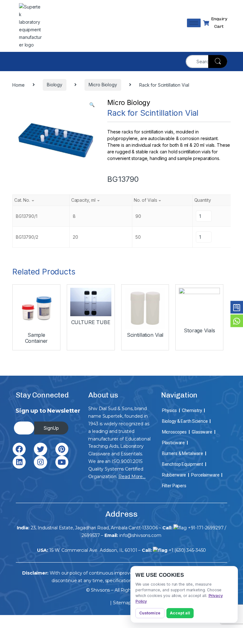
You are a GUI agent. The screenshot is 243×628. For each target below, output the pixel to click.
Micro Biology (128, 103)
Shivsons (100, 590)
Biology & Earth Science (185, 421)
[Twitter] (40, 449)
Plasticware (173, 442)
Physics (169, 410)
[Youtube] (61, 462)
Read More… (132, 476)
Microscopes (174, 431)
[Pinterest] (61, 449)
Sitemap (122, 603)
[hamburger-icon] (194, 23)
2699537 (91, 535)
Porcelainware (205, 474)
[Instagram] (40, 462)
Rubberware (174, 474)
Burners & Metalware (182, 453)
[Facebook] (19, 449)
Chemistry (192, 410)
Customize (149, 613)
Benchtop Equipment (182, 464)
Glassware (202, 431)
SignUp (51, 428)
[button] (92, 104)
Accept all (180, 613)
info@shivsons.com (140, 535)
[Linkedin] (19, 462)
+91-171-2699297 (206, 528)
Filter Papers (174, 485)
